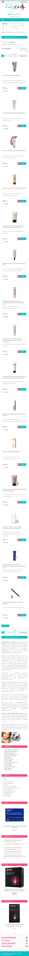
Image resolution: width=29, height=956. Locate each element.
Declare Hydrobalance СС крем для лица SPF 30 (14, 150)
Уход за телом (7, 770)
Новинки (6, 802)
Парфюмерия (7, 757)
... (16, 56)
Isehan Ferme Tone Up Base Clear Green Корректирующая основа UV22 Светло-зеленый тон (12, 340)
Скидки (6, 864)
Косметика (9, 32)
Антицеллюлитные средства (11, 749)
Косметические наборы (10, 756)
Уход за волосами (8, 759)
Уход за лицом (7, 763)
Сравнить (5, 626)
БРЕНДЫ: (5, 23)
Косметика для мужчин (9, 753)
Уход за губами (8, 760)
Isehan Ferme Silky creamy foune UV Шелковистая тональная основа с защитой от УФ (14, 566)
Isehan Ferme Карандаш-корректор (11, 451)
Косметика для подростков (11, 754)
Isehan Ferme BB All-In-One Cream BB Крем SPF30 (14, 188)
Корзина (24, 2)
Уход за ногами (8, 765)
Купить (23, 88)
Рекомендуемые (8, 901)
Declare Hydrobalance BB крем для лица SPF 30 (14, 113)
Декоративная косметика (10, 751)
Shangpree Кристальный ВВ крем (13, 844)
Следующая (22, 56)
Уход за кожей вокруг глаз (10, 762)
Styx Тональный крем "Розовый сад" (12, 75)
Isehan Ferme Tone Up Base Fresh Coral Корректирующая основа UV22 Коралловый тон (13, 302)
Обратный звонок (15, 16)
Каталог (3, 32)
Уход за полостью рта (9, 767)
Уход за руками (8, 768)
